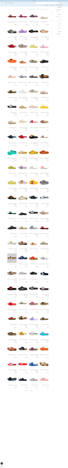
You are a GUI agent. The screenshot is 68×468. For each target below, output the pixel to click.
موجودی (59, 31)
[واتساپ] (2, 466)
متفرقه (58, 28)
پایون (58, 26)
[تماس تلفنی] (2, 463)
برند (60, 19)
